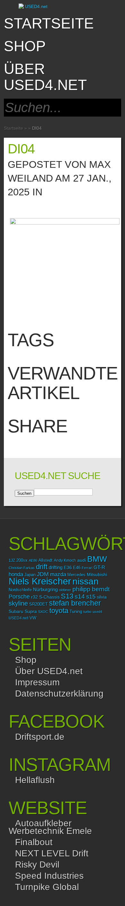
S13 (67, 596)
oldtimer (65, 590)
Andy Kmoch (65, 560)
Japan (30, 574)
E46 (76, 568)
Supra (31, 611)
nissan (85, 581)
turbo (87, 612)
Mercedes (76, 575)
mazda (58, 574)
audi (81, 560)
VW (32, 618)
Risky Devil (37, 864)
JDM (43, 574)
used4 (97, 612)
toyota (58, 611)
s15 (91, 596)
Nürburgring (45, 589)
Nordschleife (20, 590)
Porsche (19, 596)
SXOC (43, 612)
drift (41, 567)
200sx (22, 560)
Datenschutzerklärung (59, 693)
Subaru (16, 611)
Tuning (76, 611)
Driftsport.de (39, 737)
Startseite (49, 23)
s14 (80, 596)
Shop (26, 660)
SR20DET (38, 604)
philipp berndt (91, 589)
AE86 (33, 560)
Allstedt (45, 560)
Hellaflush (35, 780)
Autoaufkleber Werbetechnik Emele (50, 827)
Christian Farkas (22, 568)
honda (16, 574)
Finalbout (34, 842)
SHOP (25, 46)
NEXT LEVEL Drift (51, 853)
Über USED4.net (45, 77)
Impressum (37, 682)
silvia (102, 597)
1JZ (12, 560)
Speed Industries (49, 876)
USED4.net (18, 618)
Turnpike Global (47, 887)
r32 (34, 597)
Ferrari (87, 568)
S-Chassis (49, 597)
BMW (97, 559)
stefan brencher (75, 603)
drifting (56, 567)
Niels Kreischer (40, 581)
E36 (68, 567)
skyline (18, 603)
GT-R (99, 567)
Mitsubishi (97, 574)
